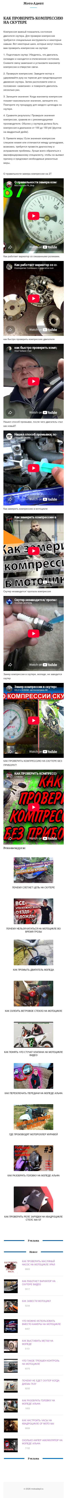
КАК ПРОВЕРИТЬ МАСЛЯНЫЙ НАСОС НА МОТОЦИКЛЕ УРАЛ (38, 1263)
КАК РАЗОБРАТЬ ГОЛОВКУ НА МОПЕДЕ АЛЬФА (38, 1402)
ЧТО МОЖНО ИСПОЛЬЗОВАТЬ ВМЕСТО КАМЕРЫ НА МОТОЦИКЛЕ (41, 1322)
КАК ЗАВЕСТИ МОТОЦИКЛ (36, 1301)
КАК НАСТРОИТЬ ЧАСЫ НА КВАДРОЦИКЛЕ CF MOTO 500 (38, 1422)
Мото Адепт (33, 3)
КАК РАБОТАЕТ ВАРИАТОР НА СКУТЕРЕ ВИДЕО (38, 1282)
